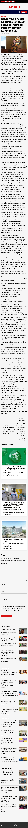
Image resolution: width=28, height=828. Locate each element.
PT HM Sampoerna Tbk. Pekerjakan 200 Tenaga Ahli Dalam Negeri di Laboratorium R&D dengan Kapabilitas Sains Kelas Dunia (14, 505)
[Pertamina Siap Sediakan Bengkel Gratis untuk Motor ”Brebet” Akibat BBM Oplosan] (23, 733)
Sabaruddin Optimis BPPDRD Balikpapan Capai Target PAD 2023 (9, 798)
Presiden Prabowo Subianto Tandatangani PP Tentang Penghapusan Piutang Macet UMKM (9, 694)
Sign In (24, 12)
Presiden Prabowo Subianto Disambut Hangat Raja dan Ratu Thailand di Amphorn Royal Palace (9, 673)
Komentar (4, 564)
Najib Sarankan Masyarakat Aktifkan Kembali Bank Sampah (9, 780)
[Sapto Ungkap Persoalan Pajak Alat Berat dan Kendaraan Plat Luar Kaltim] (23, 631)
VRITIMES (4, 413)
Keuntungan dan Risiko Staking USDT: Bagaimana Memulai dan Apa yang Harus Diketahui (14, 468)
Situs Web (4, 599)
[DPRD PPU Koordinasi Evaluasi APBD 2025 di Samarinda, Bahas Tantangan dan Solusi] (23, 759)
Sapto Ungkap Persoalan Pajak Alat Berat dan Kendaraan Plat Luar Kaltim (9, 631)
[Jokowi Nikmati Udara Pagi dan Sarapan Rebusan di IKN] (23, 702)
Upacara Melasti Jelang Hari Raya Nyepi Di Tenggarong (9, 638)
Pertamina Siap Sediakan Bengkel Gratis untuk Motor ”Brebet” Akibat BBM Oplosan (9, 732)
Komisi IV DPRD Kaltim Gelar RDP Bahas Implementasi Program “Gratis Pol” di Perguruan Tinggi (9, 723)
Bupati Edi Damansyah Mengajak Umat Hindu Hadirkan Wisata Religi (7, 652)
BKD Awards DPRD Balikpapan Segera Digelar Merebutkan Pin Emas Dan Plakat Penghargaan (9, 789)
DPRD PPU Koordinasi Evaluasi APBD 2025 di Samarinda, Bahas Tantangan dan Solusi (9, 759)
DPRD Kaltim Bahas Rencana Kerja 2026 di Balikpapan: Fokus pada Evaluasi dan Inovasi (9, 750)
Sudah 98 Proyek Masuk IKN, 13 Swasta (13, 540)
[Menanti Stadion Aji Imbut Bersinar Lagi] (23, 659)
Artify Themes (16, 826)
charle (3, 33)
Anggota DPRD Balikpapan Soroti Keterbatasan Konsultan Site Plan (8, 772)
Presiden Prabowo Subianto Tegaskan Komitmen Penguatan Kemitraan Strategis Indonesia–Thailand (9, 684)
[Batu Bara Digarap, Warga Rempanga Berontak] (23, 645)
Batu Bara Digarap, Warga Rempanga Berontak (8, 644)
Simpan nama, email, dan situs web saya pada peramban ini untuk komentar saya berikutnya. (14, 608)
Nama (3, 584)
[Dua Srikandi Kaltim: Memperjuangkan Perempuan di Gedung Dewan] (23, 740)
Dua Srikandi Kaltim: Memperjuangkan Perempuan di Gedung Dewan (7, 741)
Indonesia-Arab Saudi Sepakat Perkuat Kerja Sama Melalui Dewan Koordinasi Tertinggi (9, 710)
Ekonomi (3, 16)
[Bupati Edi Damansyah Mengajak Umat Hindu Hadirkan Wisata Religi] (23, 652)
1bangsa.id (14, 6)
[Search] (19, 12)
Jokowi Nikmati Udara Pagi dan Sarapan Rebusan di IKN (9, 702)
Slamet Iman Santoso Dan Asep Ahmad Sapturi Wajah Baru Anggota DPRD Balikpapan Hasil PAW (9, 807)
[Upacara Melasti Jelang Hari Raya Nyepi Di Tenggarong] (23, 638)
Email (2, 592)
